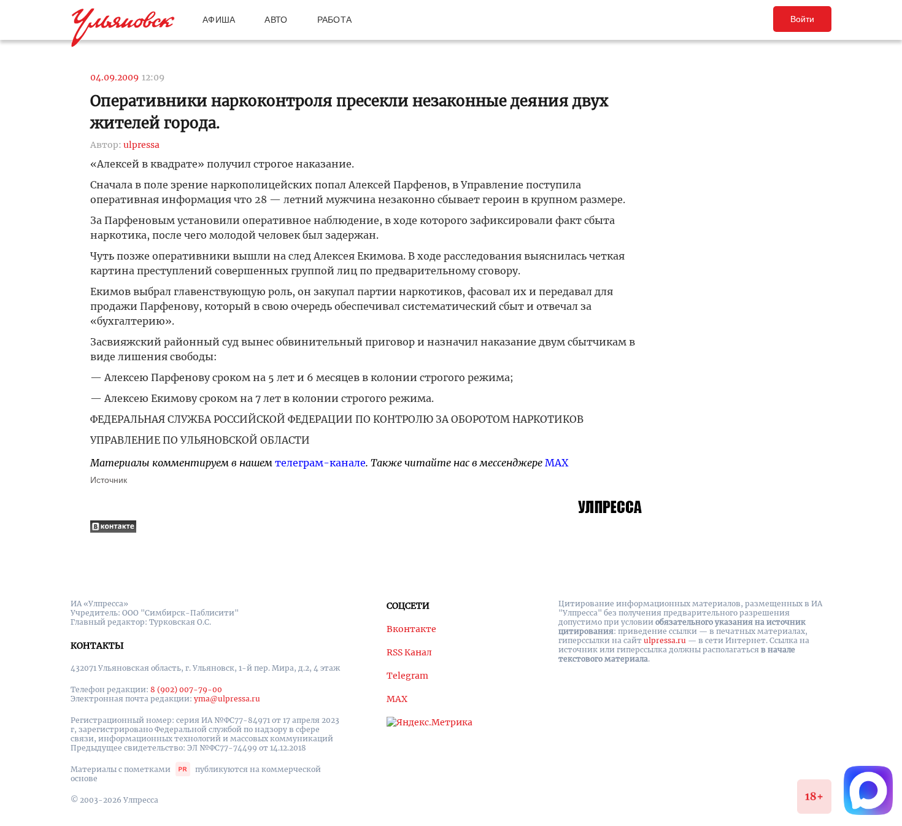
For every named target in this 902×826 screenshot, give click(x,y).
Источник (108, 480)
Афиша (218, 20)
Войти (802, 19)
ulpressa (141, 144)
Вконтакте (411, 629)
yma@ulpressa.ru (227, 698)
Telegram (407, 675)
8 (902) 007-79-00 (186, 689)
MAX (556, 463)
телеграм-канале (320, 463)
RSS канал (409, 652)
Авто (275, 20)
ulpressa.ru (665, 640)
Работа (334, 20)
